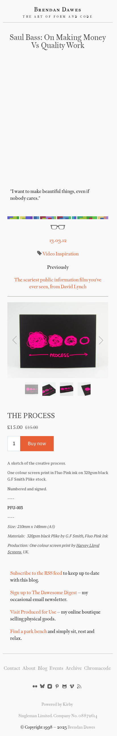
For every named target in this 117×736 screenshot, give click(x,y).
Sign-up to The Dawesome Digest (43, 593)
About (28, 668)
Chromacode (97, 668)
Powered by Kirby (57, 705)
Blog (42, 668)
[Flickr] (35, 686)
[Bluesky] (42, 686)
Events (56, 668)
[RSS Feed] (79, 686)
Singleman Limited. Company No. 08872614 (57, 716)
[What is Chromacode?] (57, 217)
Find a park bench (28, 632)
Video (49, 254)
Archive (74, 668)
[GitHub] (64, 686)
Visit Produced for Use (33, 612)
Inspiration (67, 254)
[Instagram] (49, 686)
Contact (12, 668)
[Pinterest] (57, 686)
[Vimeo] (72, 686)
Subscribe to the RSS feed (36, 573)
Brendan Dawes (58, 10)
